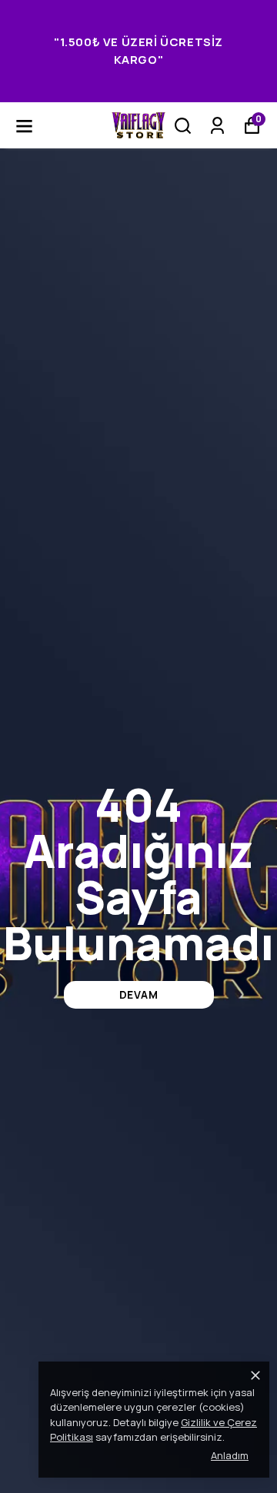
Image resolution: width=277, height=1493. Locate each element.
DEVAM (139, 994)
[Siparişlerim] (217, 125)
